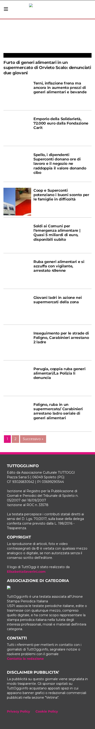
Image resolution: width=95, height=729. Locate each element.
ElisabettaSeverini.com (26, 571)
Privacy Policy (18, 711)
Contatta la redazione (25, 659)
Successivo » (33, 439)
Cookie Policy (47, 711)
